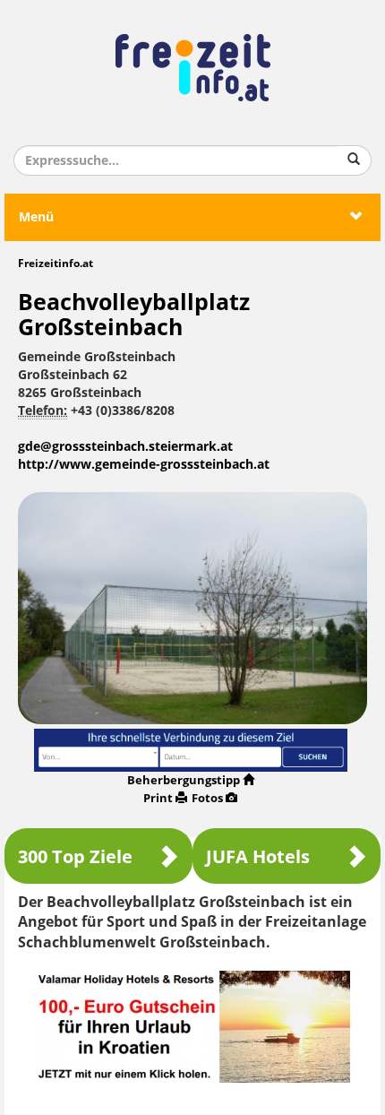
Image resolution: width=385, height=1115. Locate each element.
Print (158, 798)
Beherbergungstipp (183, 780)
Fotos (207, 798)
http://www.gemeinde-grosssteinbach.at (144, 464)
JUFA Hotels (258, 857)
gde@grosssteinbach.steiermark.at (125, 446)
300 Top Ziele (75, 857)
